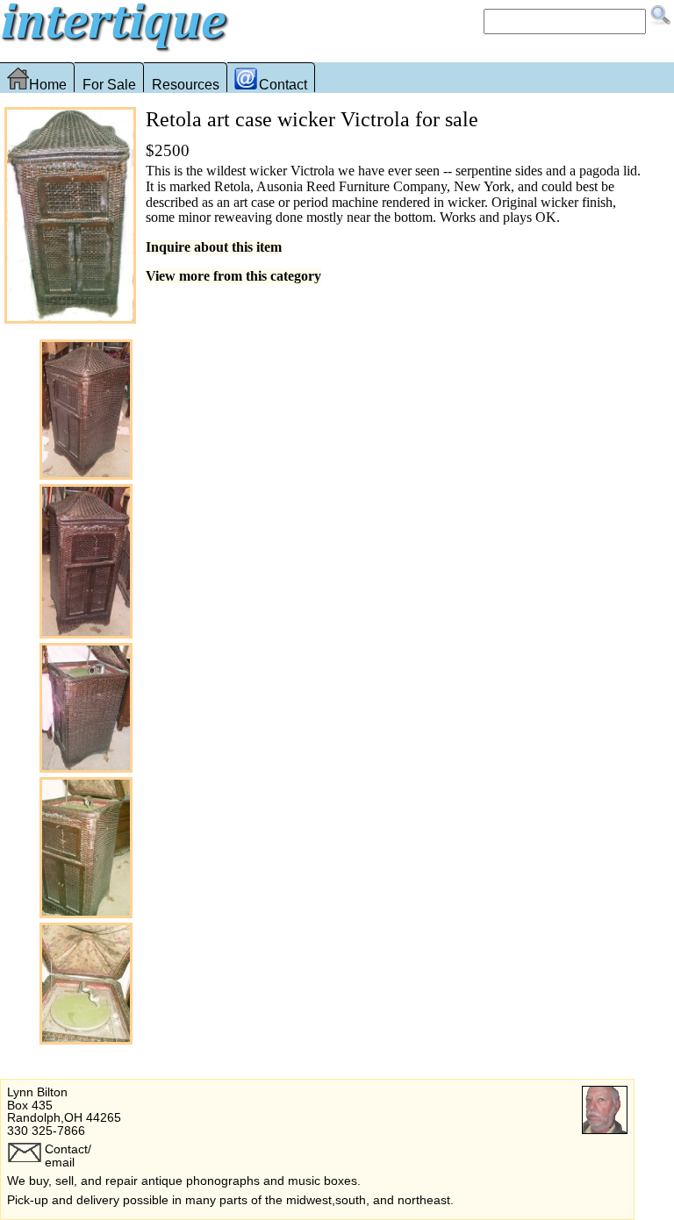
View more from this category (233, 275)
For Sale (109, 84)
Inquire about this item (214, 246)
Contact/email (68, 1155)
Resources (185, 84)
